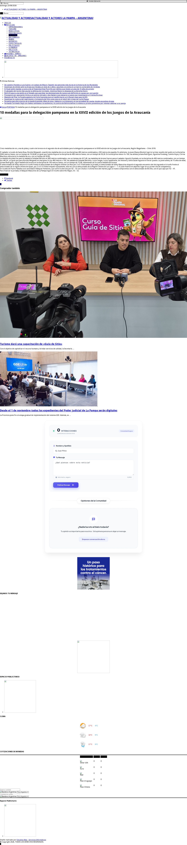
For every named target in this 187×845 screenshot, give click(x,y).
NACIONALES (14, 37)
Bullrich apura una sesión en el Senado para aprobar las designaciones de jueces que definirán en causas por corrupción (51, 93)
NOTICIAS (10, 25)
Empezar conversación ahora (93, 539)
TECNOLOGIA (14, 52)
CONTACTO (10, 58)
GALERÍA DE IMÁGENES (16, 56)
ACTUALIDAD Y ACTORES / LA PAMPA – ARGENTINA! (26, 9)
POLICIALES (14, 45)
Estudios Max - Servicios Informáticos (31, 840)
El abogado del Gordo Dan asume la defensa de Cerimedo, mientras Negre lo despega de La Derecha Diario (46, 91)
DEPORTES (13, 41)
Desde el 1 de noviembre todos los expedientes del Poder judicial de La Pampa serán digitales (58, 410)
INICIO (7, 23)
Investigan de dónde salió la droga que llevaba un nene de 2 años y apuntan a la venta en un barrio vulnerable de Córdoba (52, 87)
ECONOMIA (13, 47)
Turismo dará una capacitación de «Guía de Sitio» (31, 343)
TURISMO (12, 29)
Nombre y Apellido (63, 446)
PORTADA (11, 107)
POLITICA (13, 50)
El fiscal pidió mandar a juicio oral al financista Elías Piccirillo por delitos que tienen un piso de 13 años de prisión (49, 89)
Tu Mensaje (60, 457)
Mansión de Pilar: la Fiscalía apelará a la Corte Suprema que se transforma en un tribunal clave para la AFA (45, 97)
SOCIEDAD (13, 35)
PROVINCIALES (15, 33)
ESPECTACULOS (15, 43)
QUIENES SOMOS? (13, 54)
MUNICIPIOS (14, 31)
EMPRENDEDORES (16, 27)
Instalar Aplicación (94, 1)
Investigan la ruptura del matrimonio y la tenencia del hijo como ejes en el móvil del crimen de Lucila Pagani (46, 99)
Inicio (4, 107)
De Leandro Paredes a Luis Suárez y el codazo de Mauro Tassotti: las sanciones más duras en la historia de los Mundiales (51, 85)
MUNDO (11, 39)
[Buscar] (1, 3)
